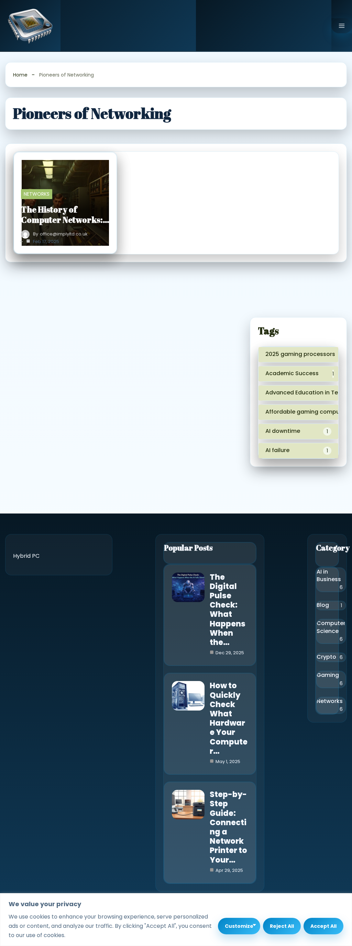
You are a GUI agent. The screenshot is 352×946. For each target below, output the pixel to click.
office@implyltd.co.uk (64, 234)
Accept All (323, 926)
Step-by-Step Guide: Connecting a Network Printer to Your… (228, 827)
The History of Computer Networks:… (65, 214)
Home (20, 74)
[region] (176, 919)
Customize (239, 926)
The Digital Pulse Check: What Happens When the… (227, 610)
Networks (37, 194)
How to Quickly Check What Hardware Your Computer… (229, 718)
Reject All (282, 926)
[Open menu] (341, 25)
